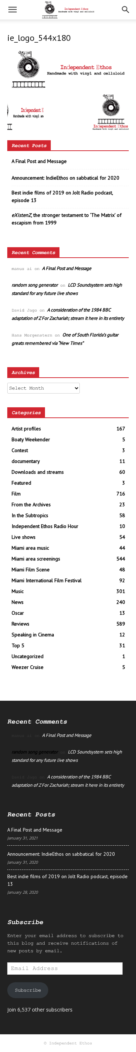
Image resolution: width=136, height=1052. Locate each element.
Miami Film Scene (31, 569)
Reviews (20, 624)
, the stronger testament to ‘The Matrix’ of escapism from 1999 (66, 219)
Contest (20, 450)
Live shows (24, 537)
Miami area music (30, 548)
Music (18, 591)
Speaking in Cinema (33, 634)
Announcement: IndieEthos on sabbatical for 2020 (65, 178)
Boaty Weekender (31, 439)
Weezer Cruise (28, 667)
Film (16, 493)
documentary (26, 461)
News (18, 602)
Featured (21, 483)
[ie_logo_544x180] (68, 86)
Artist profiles (26, 428)
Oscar (18, 613)
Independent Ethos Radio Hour (45, 526)
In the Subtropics (30, 515)
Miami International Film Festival (47, 580)
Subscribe (28, 990)
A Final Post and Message (39, 161)
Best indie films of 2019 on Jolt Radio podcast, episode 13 (62, 196)
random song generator (35, 285)
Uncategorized (28, 656)
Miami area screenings (36, 558)
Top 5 (18, 645)
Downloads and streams (38, 472)
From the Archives (31, 504)
